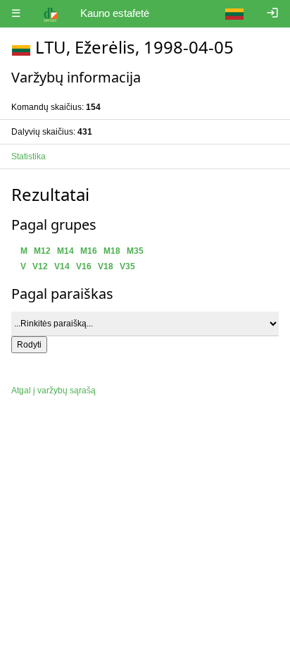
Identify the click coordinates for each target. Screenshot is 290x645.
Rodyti (29, 345)
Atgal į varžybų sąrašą (53, 390)
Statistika (28, 156)
